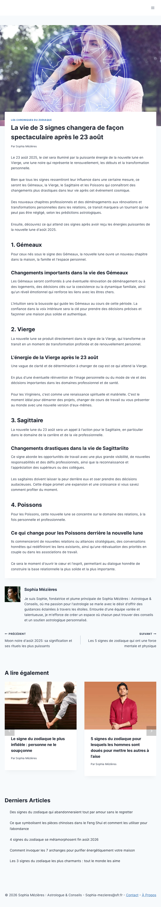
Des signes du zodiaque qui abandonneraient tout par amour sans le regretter (71, 812)
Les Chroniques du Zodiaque (31, 119)
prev (10, 731)
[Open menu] (152, 8)
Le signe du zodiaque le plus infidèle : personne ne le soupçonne (38, 744)
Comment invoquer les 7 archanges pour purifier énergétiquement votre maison (72, 850)
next (151, 731)
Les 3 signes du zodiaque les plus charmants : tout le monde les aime (65, 861)
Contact (132, 895)
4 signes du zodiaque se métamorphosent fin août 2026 (54, 839)
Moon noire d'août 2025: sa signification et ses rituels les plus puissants (38, 640)
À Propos (149, 895)
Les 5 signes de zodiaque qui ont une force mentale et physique (122, 640)
